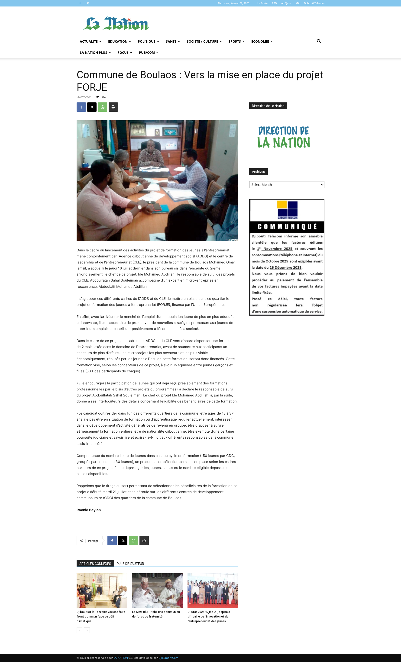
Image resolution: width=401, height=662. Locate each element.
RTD (274, 3)
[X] (87, 3)
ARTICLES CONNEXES (95, 564)
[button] (318, 42)
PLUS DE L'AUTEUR (130, 564)
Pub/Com (147, 52)
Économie (260, 41)
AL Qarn (286, 3)
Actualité (89, 41)
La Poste (262, 3)
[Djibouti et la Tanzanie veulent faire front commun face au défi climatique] (102, 590)
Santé (171, 41)
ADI (297, 3)
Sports (235, 41)
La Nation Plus (93, 52)
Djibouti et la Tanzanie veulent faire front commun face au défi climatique (101, 616)
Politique (146, 41)
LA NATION (120, 658)
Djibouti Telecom (314, 3)
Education (117, 41)
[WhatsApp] (102, 107)
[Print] (113, 107)
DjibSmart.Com (168, 658)
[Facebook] (80, 3)
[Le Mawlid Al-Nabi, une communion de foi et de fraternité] (157, 590)
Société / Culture (202, 41)
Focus (123, 52)
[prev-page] (79, 630)
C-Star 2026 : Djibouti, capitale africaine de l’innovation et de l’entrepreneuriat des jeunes (209, 616)
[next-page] (87, 630)
